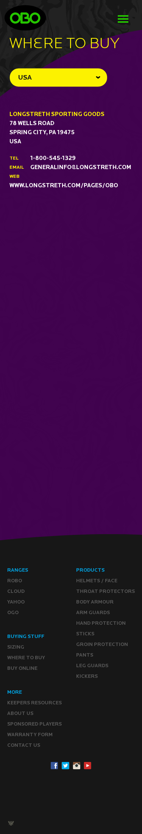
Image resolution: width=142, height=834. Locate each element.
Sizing (15, 647)
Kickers (87, 676)
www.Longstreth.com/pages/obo (63, 185)
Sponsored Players (34, 724)
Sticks (85, 633)
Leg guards (92, 665)
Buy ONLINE (22, 668)
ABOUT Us (20, 713)
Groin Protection (102, 644)
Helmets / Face (96, 580)
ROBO (14, 580)
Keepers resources (34, 702)
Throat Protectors (105, 591)
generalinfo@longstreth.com (80, 167)
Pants (84, 655)
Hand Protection (101, 623)
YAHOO (16, 602)
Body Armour (95, 602)
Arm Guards (93, 612)
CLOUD (16, 591)
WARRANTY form (30, 734)
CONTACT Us (23, 745)
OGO (13, 612)
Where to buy (26, 657)
